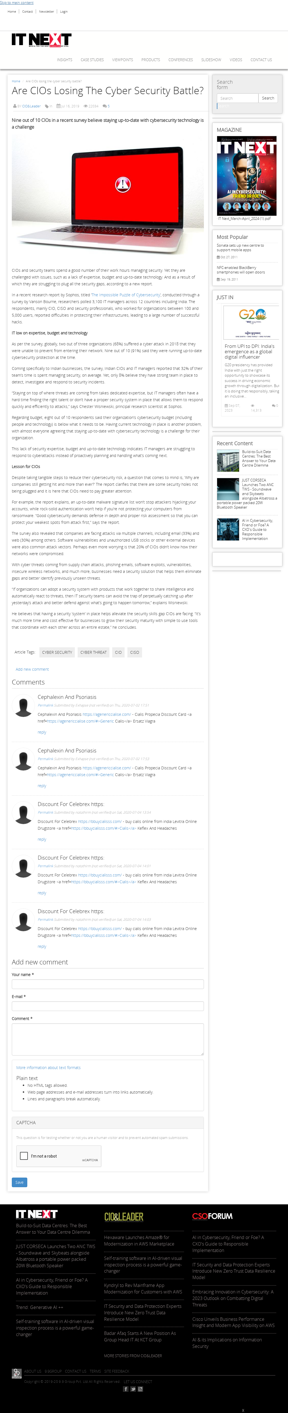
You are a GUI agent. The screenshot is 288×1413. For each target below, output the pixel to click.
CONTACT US (75, 1371)
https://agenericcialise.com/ (107, 714)
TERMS (95, 1371)
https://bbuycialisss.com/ (100, 821)
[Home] (44, 40)
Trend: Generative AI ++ (39, 1307)
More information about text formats (48, 1067)
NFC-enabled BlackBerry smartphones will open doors (241, 270)
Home (12, 11)
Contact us (261, 59)
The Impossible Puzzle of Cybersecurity (126, 294)
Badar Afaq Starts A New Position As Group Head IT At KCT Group (140, 1336)
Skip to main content (16, 2)
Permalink (45, 705)
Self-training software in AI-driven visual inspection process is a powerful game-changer (55, 1327)
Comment (22, 1018)
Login (64, 11)
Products (150, 59)
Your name (23, 974)
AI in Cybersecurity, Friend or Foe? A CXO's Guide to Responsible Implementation (257, 529)
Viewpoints (122, 59)
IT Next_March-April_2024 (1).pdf (244, 218)
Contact (27, 11)
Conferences (180, 59)
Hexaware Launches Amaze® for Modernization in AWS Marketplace (139, 1240)
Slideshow (211, 59)
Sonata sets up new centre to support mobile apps (240, 247)
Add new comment (32, 669)
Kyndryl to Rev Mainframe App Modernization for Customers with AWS (143, 1288)
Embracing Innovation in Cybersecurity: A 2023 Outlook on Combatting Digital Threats (233, 1298)
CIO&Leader (31, 106)
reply (42, 732)
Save (19, 1182)
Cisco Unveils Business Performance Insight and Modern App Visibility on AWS (233, 1322)
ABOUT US (32, 1371)
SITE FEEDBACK (116, 1371)
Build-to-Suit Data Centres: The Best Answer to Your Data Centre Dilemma (259, 458)
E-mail (19, 996)
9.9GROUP (53, 1371)
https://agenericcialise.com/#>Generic (80, 721)
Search (268, 98)
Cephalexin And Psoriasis (67, 697)
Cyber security (57, 652)
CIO (118, 652)
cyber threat (93, 652)
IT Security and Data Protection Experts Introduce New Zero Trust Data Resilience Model (142, 1312)
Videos (236, 59)
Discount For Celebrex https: (71, 804)
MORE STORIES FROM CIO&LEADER (133, 1355)
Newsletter (46, 11)
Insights (64, 59)
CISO (134, 652)
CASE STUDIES (92, 59)
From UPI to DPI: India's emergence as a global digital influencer (249, 351)
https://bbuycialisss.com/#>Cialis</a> (103, 828)
